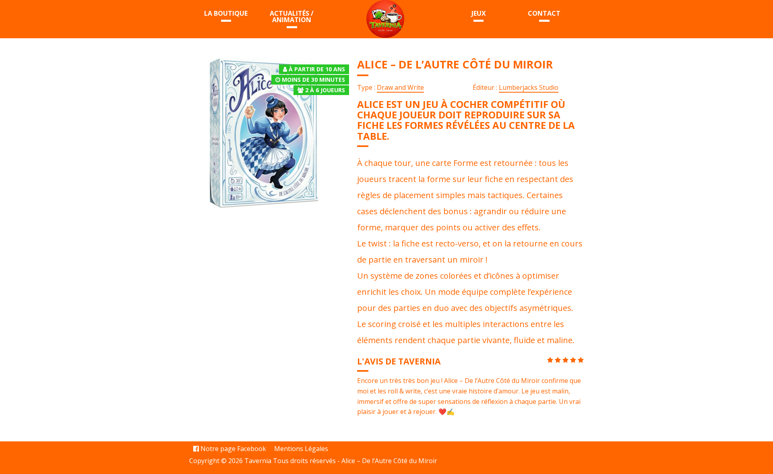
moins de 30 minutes (313, 79)
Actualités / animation (292, 16)
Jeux (478, 13)
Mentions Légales (301, 448)
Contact (544, 13)
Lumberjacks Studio (528, 87)
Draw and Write (400, 87)
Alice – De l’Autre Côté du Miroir (389, 460)
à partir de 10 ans (317, 69)
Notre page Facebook (232, 448)
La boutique (226, 13)
